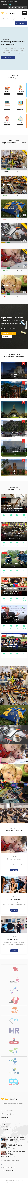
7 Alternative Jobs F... (14, 939)
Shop (4, 1132)
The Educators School (9, 260)
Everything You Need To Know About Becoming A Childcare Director (15, 1145)
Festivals (5, 580)
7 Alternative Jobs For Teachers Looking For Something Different (15, 1138)
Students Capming (10, 644)
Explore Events (7, 336)
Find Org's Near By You (8, 333)
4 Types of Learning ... (14, 899)
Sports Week (7, 561)
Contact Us (6, 1126)
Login (2, 23)
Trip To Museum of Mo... (11, 505)
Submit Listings (21, 23)
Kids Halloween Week (10, 589)
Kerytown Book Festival (11, 533)
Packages (5, 1129)
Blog (4, 1124)
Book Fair (5, 525)
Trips (4, 497)
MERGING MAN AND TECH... (12, 616)
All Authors (5, 1121)
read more (14, 870)
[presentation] (4, 48)
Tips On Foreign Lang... (14, 859)
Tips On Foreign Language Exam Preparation (15, 1152)
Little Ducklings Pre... (9, 286)
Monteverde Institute (9, 161)
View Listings (8, 62)
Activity (4, 553)
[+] (3, 1139)
